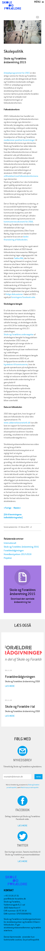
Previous (7, 31)
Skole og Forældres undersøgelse (19, 334)
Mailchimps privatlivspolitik (29, 787)
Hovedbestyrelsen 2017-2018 (17, 554)
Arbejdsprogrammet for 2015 (17, 73)
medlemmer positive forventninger (19, 140)
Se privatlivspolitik (31, 939)
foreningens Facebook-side (23, 297)
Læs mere (10, 686)
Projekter (8, 558)
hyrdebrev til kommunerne (16, 364)
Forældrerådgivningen (14, 550)
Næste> (17, 508)
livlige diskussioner (14, 294)
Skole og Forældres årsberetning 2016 (21, 547)
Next (39, 30)
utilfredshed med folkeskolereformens (21, 176)
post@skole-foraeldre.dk (15, 898)
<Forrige (7, 508)
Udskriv (38, 17)
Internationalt (10, 543)
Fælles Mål (18, 258)
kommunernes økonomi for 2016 (18, 221)
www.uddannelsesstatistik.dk (17, 422)
